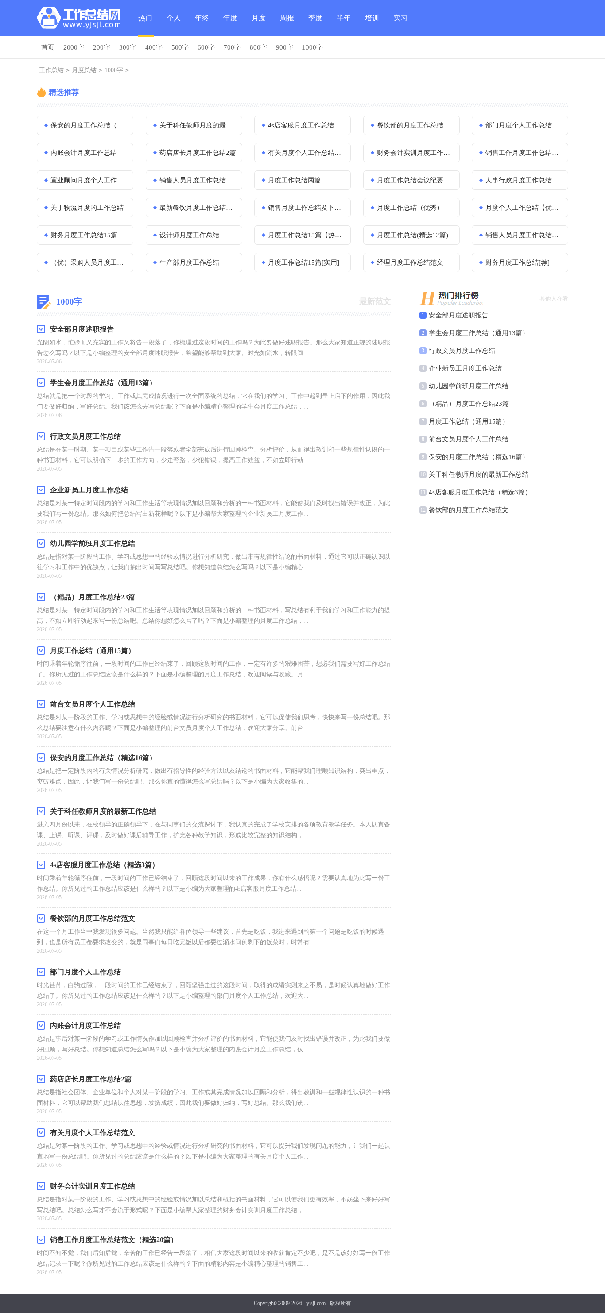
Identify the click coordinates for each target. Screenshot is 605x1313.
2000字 (73, 47)
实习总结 (400, 25)
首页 (47, 47)
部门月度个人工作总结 (518, 125)
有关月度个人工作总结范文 (306, 152)
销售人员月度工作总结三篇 (198, 180)
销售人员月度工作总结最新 (523, 235)
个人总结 (174, 25)
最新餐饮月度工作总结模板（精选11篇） (198, 207)
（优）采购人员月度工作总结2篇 (89, 262)
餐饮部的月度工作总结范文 (415, 125)
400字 (154, 47)
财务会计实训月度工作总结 (415, 152)
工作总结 (51, 70)
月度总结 (259, 25)
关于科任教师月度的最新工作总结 (198, 125)
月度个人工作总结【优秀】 (523, 207)
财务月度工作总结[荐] (517, 262)
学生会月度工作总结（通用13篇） (479, 332)
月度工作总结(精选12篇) (412, 235)
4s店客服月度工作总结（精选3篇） (306, 125)
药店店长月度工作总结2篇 (197, 152)
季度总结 (315, 25)
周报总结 (287, 25)
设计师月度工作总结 (189, 235)
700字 (232, 47)
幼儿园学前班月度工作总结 (468, 386)
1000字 (312, 47)
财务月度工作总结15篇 (83, 235)
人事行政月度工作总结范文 (523, 180)
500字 (180, 47)
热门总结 (145, 25)
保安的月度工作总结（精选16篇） (89, 125)
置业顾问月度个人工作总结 (89, 180)
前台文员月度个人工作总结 (468, 439)
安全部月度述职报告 (459, 315)
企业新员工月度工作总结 (465, 368)
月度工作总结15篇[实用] (303, 262)
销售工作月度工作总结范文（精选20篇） (523, 152)
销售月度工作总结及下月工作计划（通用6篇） (306, 207)
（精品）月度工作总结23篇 (469, 403)
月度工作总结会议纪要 (410, 180)
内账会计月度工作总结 (83, 152)
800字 (258, 47)
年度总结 (230, 25)
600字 (206, 47)
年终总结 (202, 25)
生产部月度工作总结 (189, 262)
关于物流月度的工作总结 (87, 207)
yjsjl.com (316, 1303)
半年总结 (344, 25)
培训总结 (372, 25)
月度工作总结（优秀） (410, 207)
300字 (127, 47)
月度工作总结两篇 (294, 180)
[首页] (81, 20)
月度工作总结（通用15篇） (469, 421)
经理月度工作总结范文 (410, 262)
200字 (101, 47)
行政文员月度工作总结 (462, 350)
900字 (284, 47)
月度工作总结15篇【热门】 (306, 235)
